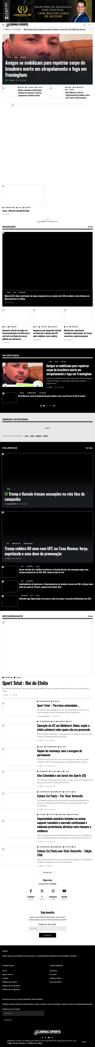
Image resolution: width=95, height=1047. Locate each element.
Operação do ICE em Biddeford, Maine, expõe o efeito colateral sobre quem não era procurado (63, 727)
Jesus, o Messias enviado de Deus (15, 210)
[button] (90, 29)
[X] (42, 894)
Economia (30, 566)
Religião (28, 207)
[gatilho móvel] (4, 24)
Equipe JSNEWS (12, 504)
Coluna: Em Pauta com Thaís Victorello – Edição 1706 (64, 853)
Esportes (9, 677)
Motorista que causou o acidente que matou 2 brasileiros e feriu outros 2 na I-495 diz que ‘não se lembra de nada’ (55, 29)
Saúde (32, 436)
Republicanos (28, 543)
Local (9, 57)
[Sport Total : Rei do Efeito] (47, 648)
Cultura (63, 746)
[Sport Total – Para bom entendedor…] (18, 709)
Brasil (22, 87)
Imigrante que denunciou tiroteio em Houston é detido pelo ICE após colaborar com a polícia (47, 333)
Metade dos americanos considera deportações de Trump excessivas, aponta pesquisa (78, 333)
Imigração (22, 292)
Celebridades (79, 87)
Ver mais (90, 616)
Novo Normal (74, 814)
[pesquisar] (84, 25)
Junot (12, 80)
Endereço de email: (47, 924)
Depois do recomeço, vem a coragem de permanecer (59, 752)
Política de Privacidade (16, 1043)
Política (40, 87)
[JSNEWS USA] (17, 24)
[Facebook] (30, 894)
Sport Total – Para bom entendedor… (58, 705)
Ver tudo (90, 227)
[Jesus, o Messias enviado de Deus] (23, 195)
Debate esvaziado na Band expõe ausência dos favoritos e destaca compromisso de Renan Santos (30, 93)
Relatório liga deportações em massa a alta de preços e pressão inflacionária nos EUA (55, 598)
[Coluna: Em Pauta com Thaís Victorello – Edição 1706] (18, 856)
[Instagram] (53, 894)
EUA (16, 57)
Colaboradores (9, 207)
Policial (23, 57)
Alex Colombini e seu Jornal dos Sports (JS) (61, 775)
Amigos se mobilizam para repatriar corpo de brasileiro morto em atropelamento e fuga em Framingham (46, 68)
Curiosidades (62, 814)
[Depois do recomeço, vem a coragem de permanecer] (18, 756)
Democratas (16, 543)
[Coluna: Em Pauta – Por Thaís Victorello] (18, 801)
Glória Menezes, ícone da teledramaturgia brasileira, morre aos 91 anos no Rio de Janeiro (77, 95)
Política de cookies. (35, 1043)
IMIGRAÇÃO (9, 226)
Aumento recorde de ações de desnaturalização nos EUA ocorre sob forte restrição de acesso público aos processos (16, 334)
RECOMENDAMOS (12, 616)
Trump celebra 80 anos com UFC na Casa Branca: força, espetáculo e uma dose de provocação (46, 551)
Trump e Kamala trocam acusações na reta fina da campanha (45, 496)
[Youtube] (64, 894)
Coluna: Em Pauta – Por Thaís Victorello (60, 796)
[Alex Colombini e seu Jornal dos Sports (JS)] (18, 779)
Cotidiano (30, 87)
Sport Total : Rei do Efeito (25, 682)
